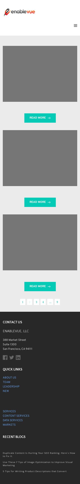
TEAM (6, 382)
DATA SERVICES (13, 420)
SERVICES (9, 411)
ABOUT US (9, 378)
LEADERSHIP (11, 387)
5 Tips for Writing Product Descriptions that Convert (35, 471)
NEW (6, 391)
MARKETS (9, 425)
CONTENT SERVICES (16, 416)
